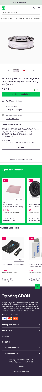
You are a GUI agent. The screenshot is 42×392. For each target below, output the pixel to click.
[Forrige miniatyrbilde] (8, 70)
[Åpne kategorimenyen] (38, 8)
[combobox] (21, 13)
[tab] (16, 70)
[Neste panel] (37, 174)
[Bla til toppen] (37, 286)
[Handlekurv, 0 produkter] (33, 8)
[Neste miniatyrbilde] (33, 70)
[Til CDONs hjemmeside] (3, 8)
